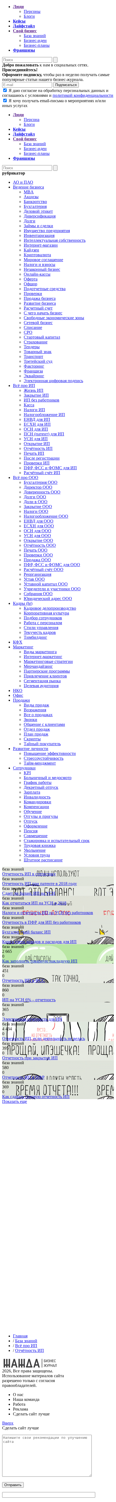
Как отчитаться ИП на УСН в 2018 (34, 903)
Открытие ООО (38, 540)
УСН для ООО (37, 535)
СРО (28, 332)
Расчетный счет (38, 308)
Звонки (30, 719)
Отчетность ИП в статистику (29, 874)
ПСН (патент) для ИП (44, 434)
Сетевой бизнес (38, 322)
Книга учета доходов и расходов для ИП (39, 941)
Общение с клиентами (44, 724)
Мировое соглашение (43, 259)
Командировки (37, 802)
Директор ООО (38, 487)
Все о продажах (38, 714)
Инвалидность (37, 797)
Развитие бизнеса (40, 303)
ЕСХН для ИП (37, 424)
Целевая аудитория (41, 685)
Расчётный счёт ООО (43, 569)
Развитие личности (30, 748)
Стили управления (41, 627)
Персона (31, 119)
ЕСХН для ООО (39, 526)
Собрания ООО (38, 593)
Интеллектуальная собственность (55, 240)
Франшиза (33, 371)
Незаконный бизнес (42, 269)
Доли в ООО (35, 501)
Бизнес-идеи (35, 40)
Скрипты (32, 739)
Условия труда (37, 855)
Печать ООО (35, 550)
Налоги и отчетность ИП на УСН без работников (47, 912)
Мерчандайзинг (38, 666)
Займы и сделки (38, 225)
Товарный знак (38, 351)
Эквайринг (34, 376)
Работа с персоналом (43, 622)
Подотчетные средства (45, 288)
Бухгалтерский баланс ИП (26, 932)
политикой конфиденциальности (83, 95)
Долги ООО (35, 497)
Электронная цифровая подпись (53, 380)
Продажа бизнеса (40, 298)
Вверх (7, 1423)
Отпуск (30, 821)
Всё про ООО (25, 477)
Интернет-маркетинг (43, 656)
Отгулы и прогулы (41, 816)
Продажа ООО (37, 560)
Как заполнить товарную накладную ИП (39, 961)
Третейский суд (38, 361)
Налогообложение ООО (46, 516)
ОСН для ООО (37, 530)
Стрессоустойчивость (43, 758)
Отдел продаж (37, 729)
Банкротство (35, 201)
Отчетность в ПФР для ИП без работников (41, 922)
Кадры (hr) (22, 603)
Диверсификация (40, 216)
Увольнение (35, 850)
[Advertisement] (58, 1159)
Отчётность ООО (40, 545)
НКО (17, 690)
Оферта (30, 279)
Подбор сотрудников (43, 618)
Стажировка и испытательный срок (57, 840)
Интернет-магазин (41, 245)
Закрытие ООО (38, 506)
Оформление (35, 826)
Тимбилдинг (35, 637)
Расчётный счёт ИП (42, 472)
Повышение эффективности (50, 753)
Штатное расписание (43, 860)
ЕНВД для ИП (37, 419)
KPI (27, 772)
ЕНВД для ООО (38, 521)
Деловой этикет (38, 211)
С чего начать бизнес (43, 313)
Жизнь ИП (33, 390)
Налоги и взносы (39, 264)
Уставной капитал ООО (46, 584)
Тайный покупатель (42, 743)
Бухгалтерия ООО (40, 482)
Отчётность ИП (38, 448)
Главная (20, 1336)
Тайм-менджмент (40, 763)
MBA (29, 192)
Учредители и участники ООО (52, 589)
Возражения (35, 710)
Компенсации (36, 806)
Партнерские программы (47, 671)
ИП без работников (41, 400)
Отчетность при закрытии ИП (30, 1058)
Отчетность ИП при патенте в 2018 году (39, 883)
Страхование (35, 342)
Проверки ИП (37, 463)
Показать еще (14, 1101)
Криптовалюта (37, 255)
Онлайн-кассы (37, 274)
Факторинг (34, 366)
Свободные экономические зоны (54, 317)
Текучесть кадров (40, 632)
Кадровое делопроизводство (50, 608)
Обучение (33, 811)
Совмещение (35, 835)
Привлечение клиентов (45, 676)
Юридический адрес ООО (48, 598)
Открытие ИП (37, 443)
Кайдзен (31, 250)
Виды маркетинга (40, 651)
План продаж (36, 734)
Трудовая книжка (40, 845)
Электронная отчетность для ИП (32, 1019)
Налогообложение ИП (44, 414)
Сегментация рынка (42, 681)
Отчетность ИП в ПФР (23, 1077)
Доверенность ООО (42, 492)
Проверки (33, 293)
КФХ (17, 642)
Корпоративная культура (46, 613)
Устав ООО (34, 579)
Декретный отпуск (41, 787)
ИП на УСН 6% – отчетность (29, 999)
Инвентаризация (39, 235)
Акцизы (31, 196)
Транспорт (33, 356)
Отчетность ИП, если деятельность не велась (43, 1038)
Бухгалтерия (35, 206)
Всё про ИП (24, 385)
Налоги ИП (34, 409)
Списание (33, 327)
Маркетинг (23, 647)
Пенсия (30, 831)
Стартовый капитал (42, 337)
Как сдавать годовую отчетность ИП (36, 1096)
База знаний (35, 35)
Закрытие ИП (36, 395)
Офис (18, 695)
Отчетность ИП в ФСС (23, 980)
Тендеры (32, 347)
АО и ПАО (23, 182)
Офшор (30, 284)
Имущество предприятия (47, 230)
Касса (29, 405)
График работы (38, 782)
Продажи (21, 700)
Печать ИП (34, 453)
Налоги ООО (36, 511)
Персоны (32, 11)
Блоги (29, 16)
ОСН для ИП (36, 429)
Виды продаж (36, 705)
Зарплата (32, 792)
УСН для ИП (36, 438)
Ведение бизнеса (28, 187)
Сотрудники (24, 768)
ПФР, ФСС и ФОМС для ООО (52, 564)
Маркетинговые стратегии (48, 661)
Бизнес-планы (37, 45)
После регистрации (42, 458)
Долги (29, 221)
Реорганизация (37, 574)
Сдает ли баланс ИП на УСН (28, 893)
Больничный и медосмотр (47, 777)
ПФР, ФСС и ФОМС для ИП (50, 468)
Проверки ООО (38, 555)
